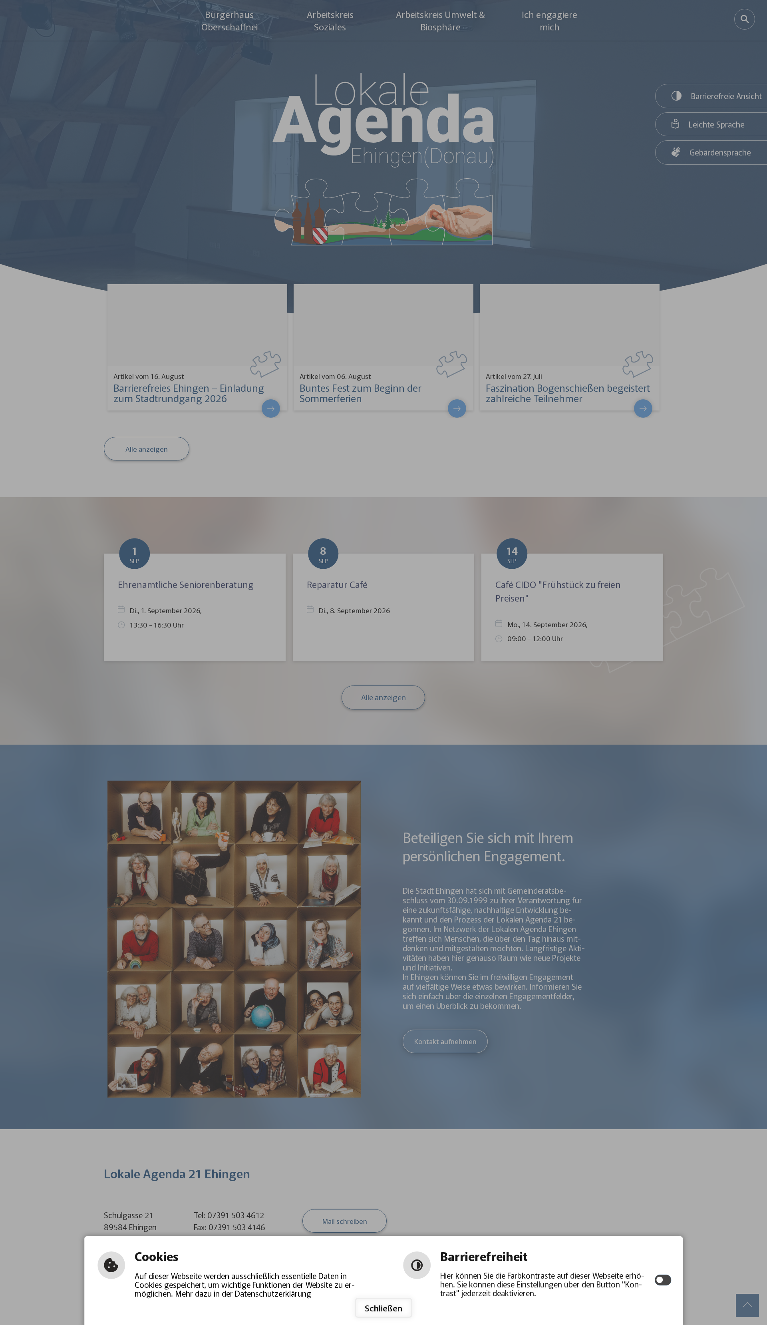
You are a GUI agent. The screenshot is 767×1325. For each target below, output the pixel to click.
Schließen (383, 1308)
